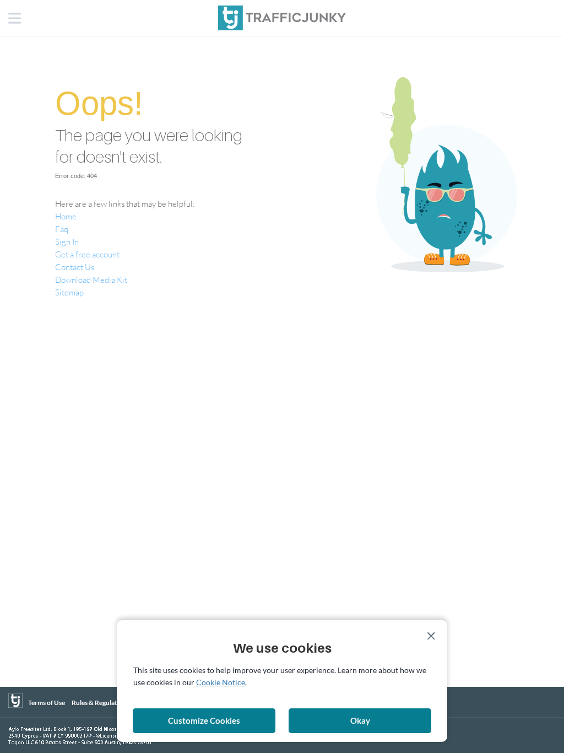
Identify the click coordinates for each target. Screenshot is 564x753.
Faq (61, 229)
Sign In (67, 241)
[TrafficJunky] (15, 700)
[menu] (15, 19)
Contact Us (74, 267)
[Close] (431, 636)
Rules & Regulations (100, 702)
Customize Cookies (204, 720)
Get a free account (87, 254)
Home (66, 216)
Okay (360, 720)
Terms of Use (46, 702)
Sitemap (69, 292)
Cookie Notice (220, 682)
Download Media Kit (91, 279)
